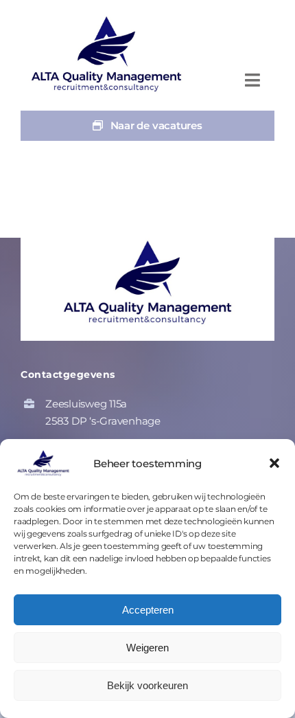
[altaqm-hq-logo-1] (110, 18)
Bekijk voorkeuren (147, 685)
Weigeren (147, 647)
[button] (274, 463)
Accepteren (148, 610)
